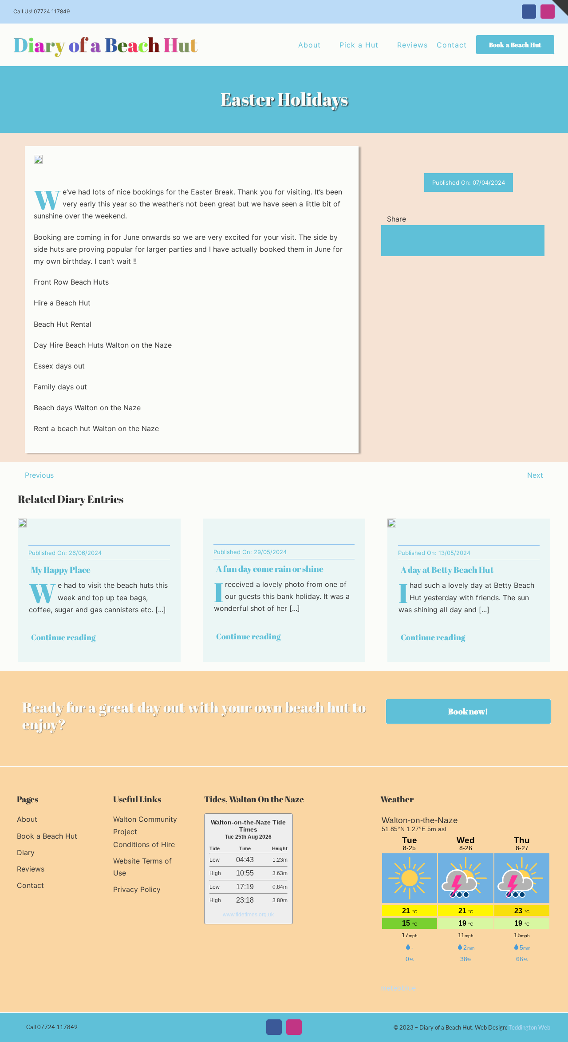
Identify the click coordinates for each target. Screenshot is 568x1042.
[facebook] (274, 1027)
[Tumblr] (431, 241)
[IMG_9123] (22, 522)
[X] (402, 241)
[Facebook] (388, 241)
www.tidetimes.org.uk (248, 914)
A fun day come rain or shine (269, 568)
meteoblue (398, 987)
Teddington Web (529, 1027)
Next (535, 475)
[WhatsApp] (417, 241)
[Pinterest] (445, 241)
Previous (39, 475)
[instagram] (294, 1027)
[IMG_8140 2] (391, 522)
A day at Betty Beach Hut (447, 569)
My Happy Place (61, 569)
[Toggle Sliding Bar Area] (560, 8)
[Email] (459, 241)
